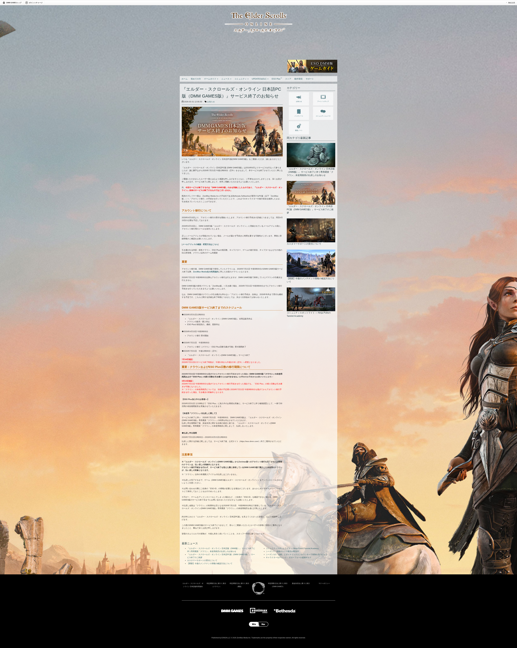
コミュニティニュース (323, 116)
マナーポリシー (324, 583)
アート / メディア (323, 101)
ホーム (184, 79)
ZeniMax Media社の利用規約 (205, 272)
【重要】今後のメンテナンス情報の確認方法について (209, 563)
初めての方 (511, 2)
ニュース (225, 79)
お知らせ (211, 102)
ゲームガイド (210, 79)
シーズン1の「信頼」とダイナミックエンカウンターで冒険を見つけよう (296, 554)
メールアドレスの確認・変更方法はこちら (200, 244)
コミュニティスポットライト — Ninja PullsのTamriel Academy (292, 548)
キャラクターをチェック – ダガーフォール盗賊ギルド (288, 557)
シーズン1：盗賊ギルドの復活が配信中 (282, 551)
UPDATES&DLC (259, 79)
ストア (288, 79)
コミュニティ (241, 79)
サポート (310, 79)
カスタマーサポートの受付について (202, 560)
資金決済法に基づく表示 (301, 583)
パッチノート (298, 116)
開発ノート (299, 130)
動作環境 (298, 79)
